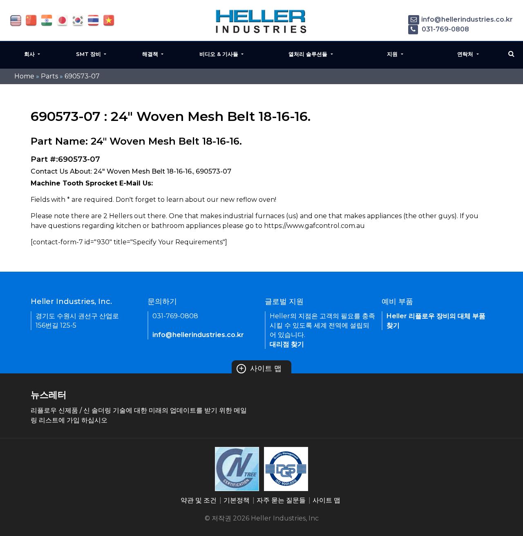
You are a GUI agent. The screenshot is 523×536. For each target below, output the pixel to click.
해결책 (151, 54)
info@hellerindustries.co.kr (467, 19)
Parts (49, 76)
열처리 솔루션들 (308, 54)
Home (24, 76)
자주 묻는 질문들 (281, 500)
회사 (30, 54)
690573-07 (82, 76)
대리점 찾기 (287, 344)
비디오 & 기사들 (219, 54)
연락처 (466, 54)
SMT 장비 (89, 54)
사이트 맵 (260, 368)
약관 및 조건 (199, 500)
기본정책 (237, 500)
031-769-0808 (444, 29)
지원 (393, 54)
